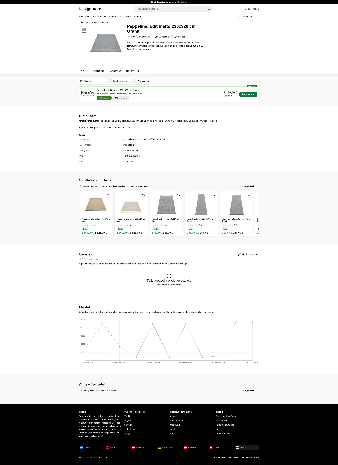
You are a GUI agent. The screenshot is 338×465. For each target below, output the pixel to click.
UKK (218, 429)
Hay (172, 433)
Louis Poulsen (177, 420)
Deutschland (167, 447)
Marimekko (176, 424)
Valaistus (97, 16)
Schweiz (216, 447)
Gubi (172, 429)
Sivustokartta (223, 433)
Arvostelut (115, 70)
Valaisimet (129, 429)
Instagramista (102, 457)
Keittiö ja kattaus (112, 16)
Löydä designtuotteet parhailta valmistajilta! (169, 2)
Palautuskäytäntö (225, 424)
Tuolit (127, 416)
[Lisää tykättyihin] (108, 195)
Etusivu (84, 23)
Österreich (192, 447)
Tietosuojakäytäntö (226, 416)
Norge (112, 447)
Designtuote (90, 9)
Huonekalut (84, 16)
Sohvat (137, 16)
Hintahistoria (132, 70)
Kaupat (256, 9)
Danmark (140, 447)
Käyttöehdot (222, 420)
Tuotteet (95, 23)
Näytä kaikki (249, 186)
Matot (135, 150)
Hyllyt (127, 433)
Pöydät (128, 420)
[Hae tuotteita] (208, 9)
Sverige (87, 447)
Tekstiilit (127, 16)
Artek (173, 416)
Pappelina (128, 144)
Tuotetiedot (99, 70)
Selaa (247, 9)
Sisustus (106, 23)
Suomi (243, 447)
